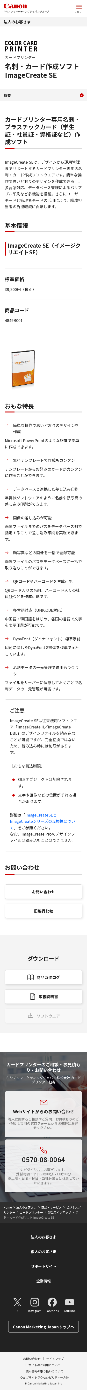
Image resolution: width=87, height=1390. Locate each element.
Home (8, 1207)
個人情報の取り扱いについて (44, 1371)
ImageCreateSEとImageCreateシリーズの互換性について (42, 821)
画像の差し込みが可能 (32, 518)
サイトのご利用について (44, 1365)
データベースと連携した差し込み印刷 (46, 489)
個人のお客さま (43, 1251)
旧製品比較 (43, 911)
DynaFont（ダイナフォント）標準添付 (46, 639)
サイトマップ (55, 1359)
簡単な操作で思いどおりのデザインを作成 (46, 428)
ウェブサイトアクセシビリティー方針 (44, 1377)
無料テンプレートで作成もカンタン (44, 460)
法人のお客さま (17, 22)
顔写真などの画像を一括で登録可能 (44, 552)
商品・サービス (51, 1207)
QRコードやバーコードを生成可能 (42, 581)
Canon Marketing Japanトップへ (43, 1327)
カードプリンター (31, 1212)
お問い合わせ (43, 891)
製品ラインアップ (59, 1212)
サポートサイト (43, 1266)
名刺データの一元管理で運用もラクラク (46, 670)
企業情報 (43, 1280)
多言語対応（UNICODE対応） (39, 610)
